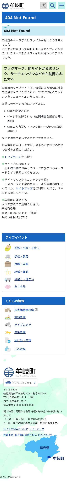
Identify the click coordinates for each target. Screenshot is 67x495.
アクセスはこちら (22, 382)
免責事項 (8, 435)
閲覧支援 (43, 5)
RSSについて (45, 435)
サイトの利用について (15, 429)
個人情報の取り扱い (26, 435)
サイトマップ (24, 188)
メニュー (61, 5)
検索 (52, 5)
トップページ (12, 157)
